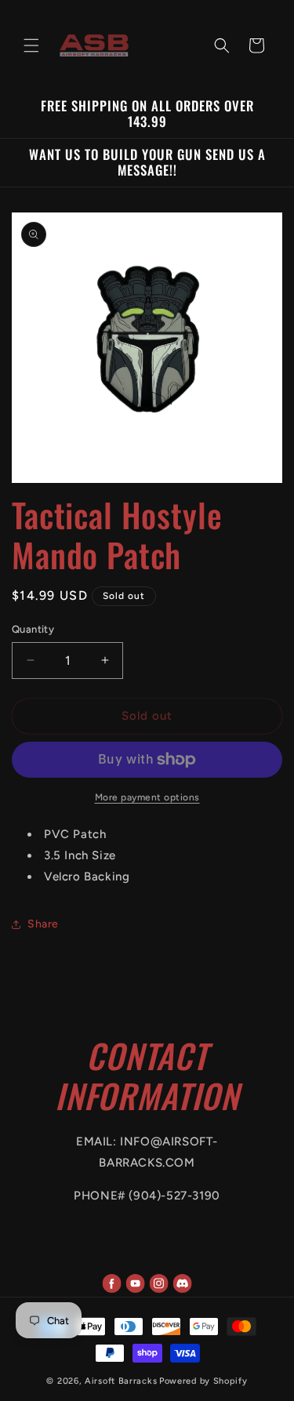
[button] (31, 45)
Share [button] (43, 924)
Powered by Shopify (203, 1381)
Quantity (33, 629)
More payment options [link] (147, 797)
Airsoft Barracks (121, 1381)
